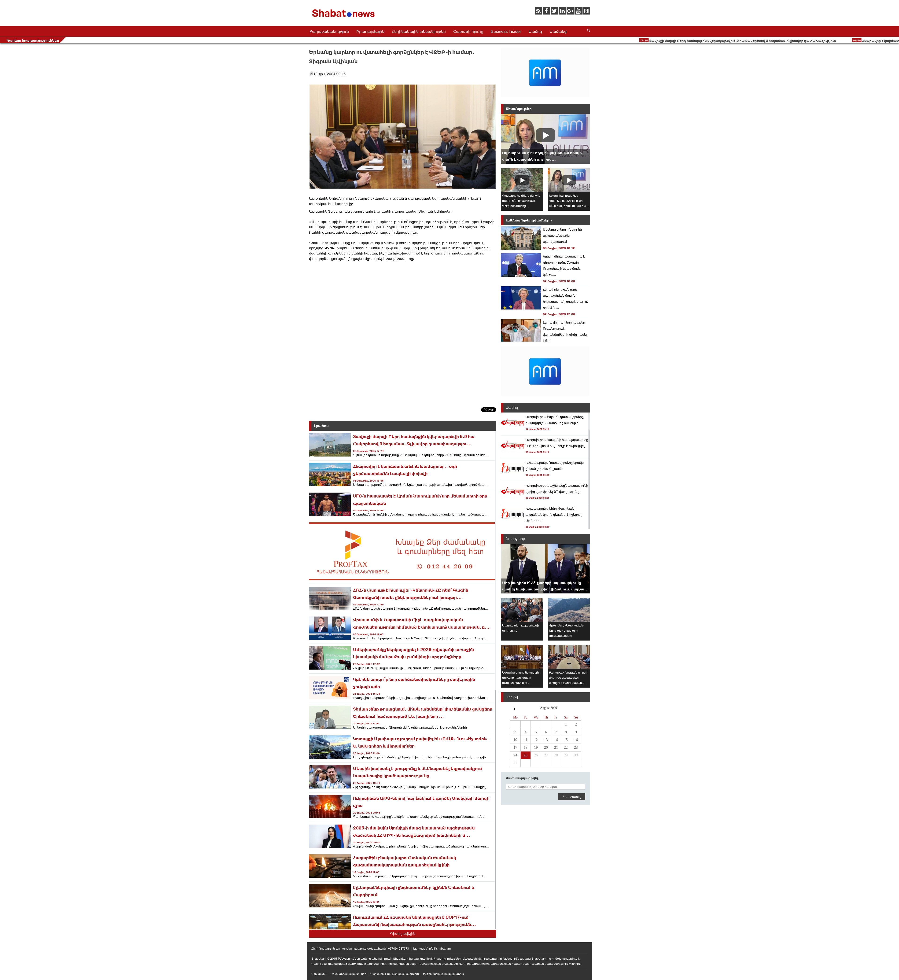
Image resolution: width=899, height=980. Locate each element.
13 (546, 740)
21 (556, 747)
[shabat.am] (344, 17)
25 (525, 755)
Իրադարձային (370, 31)
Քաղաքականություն (329, 31)
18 (525, 747)
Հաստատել (572, 796)
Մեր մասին (318, 974)
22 (566, 747)
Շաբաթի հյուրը (468, 31)
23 (576, 747)
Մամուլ (535, 31)
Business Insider (506, 31)
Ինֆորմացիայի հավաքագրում (443, 974)
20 (546, 747)
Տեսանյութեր (519, 108)
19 (536, 747)
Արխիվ (512, 697)
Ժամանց (558, 31)
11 (525, 740)
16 (576, 740)
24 (515, 755)
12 (536, 740)
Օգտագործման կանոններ (348, 974)
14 (556, 740)
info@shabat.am (439, 949)
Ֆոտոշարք (515, 538)
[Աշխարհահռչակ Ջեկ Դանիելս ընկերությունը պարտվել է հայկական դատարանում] (569, 180)
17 (515, 747)
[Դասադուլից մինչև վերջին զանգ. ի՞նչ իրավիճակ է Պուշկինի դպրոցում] (522, 180)
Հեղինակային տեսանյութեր (419, 31)
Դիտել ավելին (402, 933)
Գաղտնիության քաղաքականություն (394, 974)
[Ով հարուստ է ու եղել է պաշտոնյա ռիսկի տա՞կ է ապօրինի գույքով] (545, 139)
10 (515, 740)
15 (566, 740)
